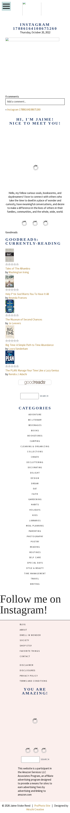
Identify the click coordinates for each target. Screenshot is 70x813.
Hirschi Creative (35, 809)
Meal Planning (35, 525)
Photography (35, 536)
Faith (35, 494)
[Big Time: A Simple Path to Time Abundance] (9, 337)
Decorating (35, 467)
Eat (35, 488)
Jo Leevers (15, 323)
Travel (35, 578)
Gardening (35, 499)
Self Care (35, 557)
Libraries (35, 520)
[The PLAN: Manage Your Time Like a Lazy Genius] (9, 363)
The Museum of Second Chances (23, 319)
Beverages (35, 425)
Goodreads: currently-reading (33, 241)
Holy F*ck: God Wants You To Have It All (27, 294)
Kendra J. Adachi (18, 374)
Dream (35, 483)
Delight (35, 473)
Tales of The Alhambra (17, 268)
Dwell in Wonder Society (30, 638)
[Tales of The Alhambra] (9, 261)
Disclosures (28, 670)
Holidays (35, 510)
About (23, 630)
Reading (35, 547)
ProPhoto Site (42, 805)
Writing (35, 584)
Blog (23, 624)
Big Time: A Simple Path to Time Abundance (29, 345)
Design (35, 478)
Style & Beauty (35, 568)
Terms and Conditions (33, 681)
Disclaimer (26, 665)
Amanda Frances (18, 297)
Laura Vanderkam (18, 348)
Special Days (35, 563)
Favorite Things (30, 651)
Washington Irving (19, 272)
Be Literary (35, 420)
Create (35, 457)
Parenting (35, 531)
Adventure (35, 414)
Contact (25, 656)
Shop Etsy (26, 645)
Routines (35, 552)
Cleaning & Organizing (34, 446)
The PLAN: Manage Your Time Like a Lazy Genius (32, 370)
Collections (35, 451)
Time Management (35, 573)
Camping (35, 441)
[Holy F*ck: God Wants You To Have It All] (9, 286)
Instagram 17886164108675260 (23, 109)
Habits (35, 504)
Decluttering (35, 462)
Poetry (35, 541)
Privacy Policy (29, 676)
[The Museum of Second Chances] (9, 312)
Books (35, 430)
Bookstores (35, 435)
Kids (35, 515)
